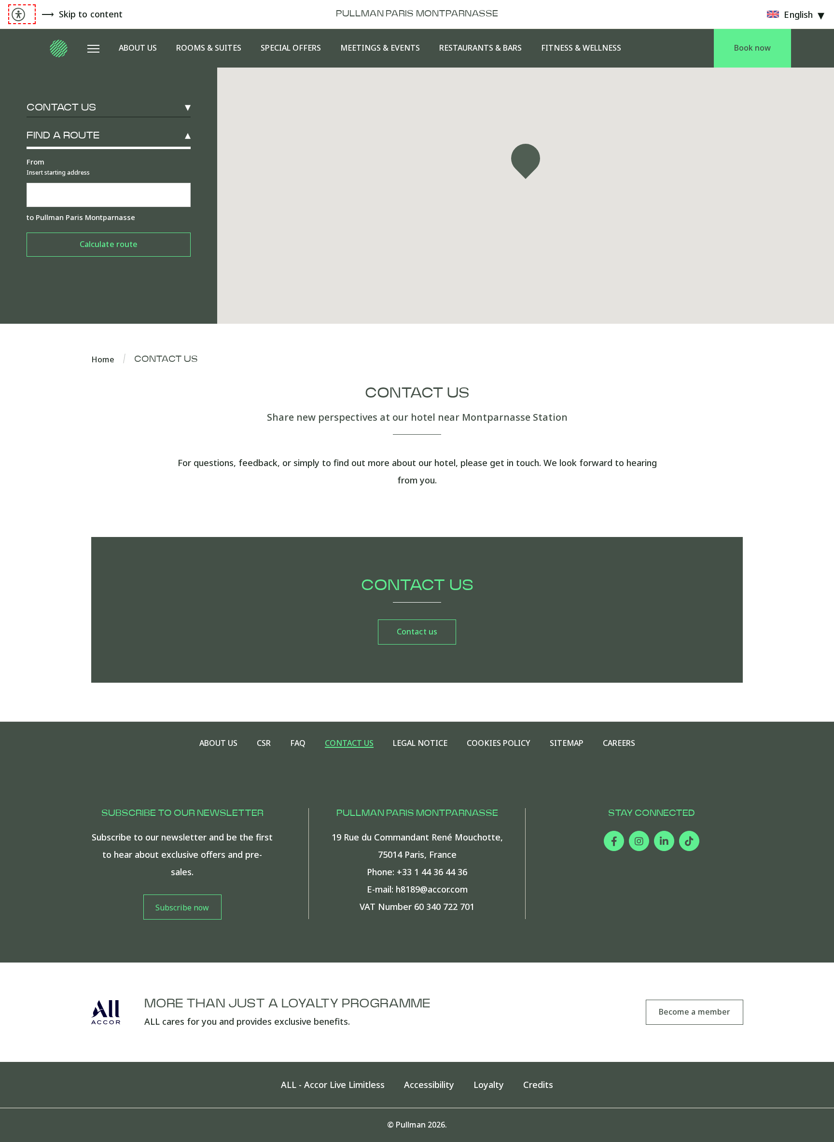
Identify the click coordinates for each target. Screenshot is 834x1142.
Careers (619, 743)
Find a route (63, 135)
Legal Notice (420, 743)
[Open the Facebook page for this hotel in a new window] (614, 841)
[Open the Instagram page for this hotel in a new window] (639, 841)
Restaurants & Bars (480, 47)
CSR (264, 743)
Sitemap (567, 743)
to (81, 217)
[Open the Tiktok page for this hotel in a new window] (689, 841)
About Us (138, 47)
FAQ (298, 743)
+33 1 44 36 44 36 (432, 872)
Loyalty (488, 1084)
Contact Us (349, 743)
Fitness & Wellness (581, 47)
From (58, 167)
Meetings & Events (380, 47)
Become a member (694, 1011)
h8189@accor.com (432, 889)
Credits (538, 1084)
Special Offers (291, 47)
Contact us (61, 107)
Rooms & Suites (208, 47)
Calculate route (109, 244)
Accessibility (429, 1084)
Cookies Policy (498, 743)
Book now (752, 47)
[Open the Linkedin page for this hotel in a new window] (664, 841)
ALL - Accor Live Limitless (333, 1084)
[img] (59, 48)
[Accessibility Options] (22, 14)
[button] (525, 161)
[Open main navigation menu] (93, 48)
